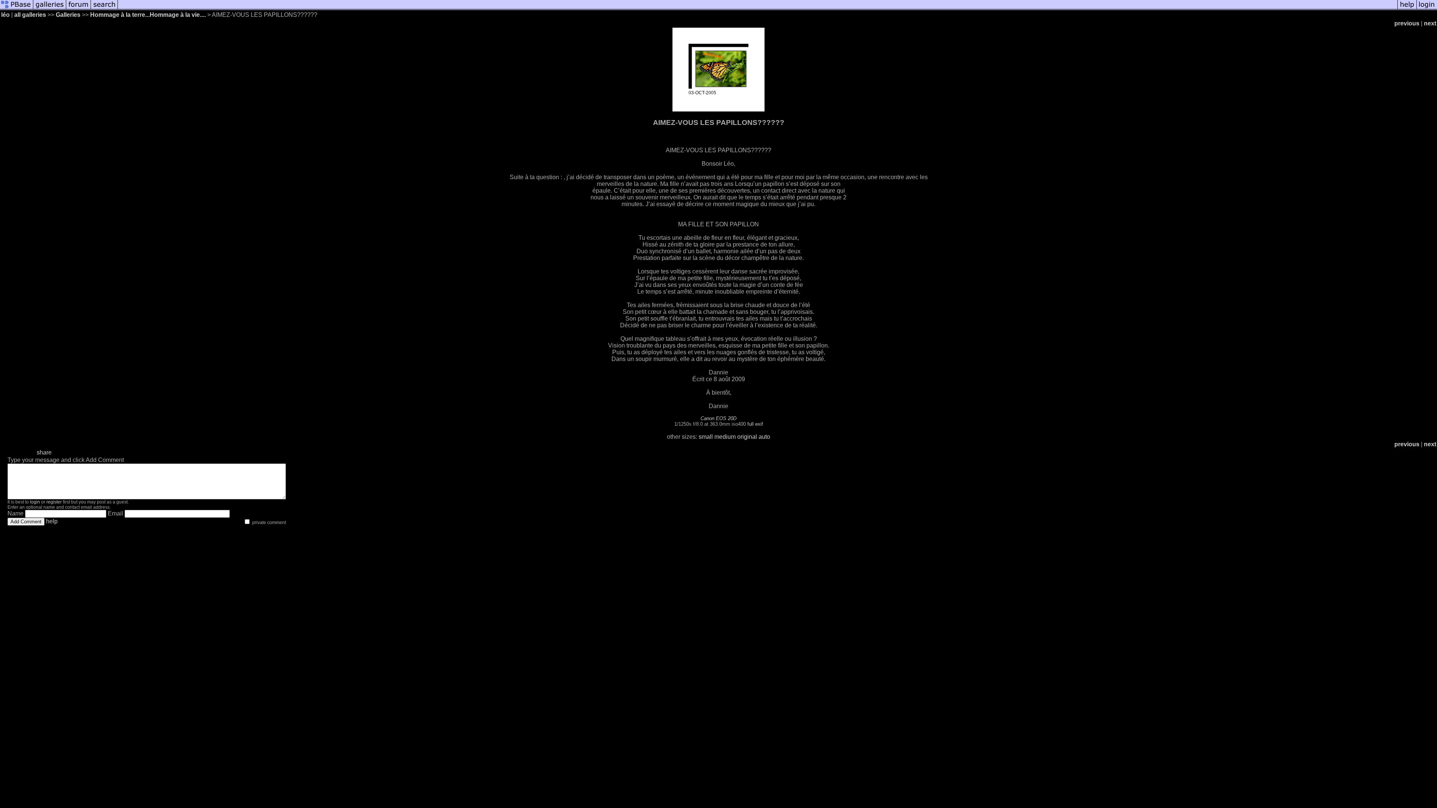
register (54, 502)
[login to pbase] (1427, 8)
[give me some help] (1407, 8)
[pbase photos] (16, 8)
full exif (755, 424)
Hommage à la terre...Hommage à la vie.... (148, 15)
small (706, 437)
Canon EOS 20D (718, 418)
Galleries (68, 15)
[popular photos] (757, 8)
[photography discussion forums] (78, 8)
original (747, 437)
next (1430, 23)
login (35, 502)
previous (1406, 23)
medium (725, 437)
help (52, 521)
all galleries (30, 15)
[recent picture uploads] (49, 8)
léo (5, 15)
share (44, 452)
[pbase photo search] (104, 8)
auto (764, 437)
